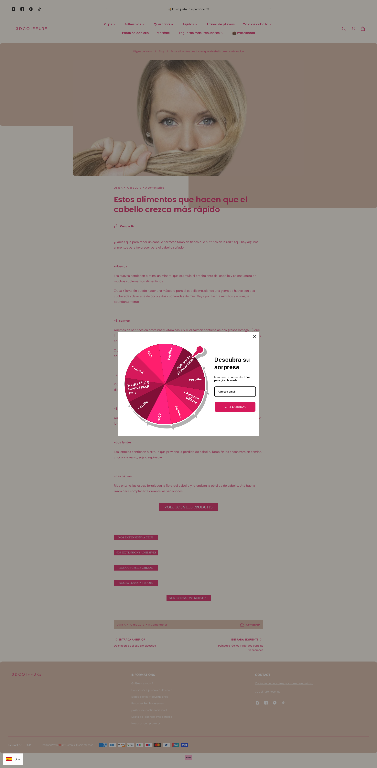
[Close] (254, 336)
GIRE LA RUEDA (235, 406)
